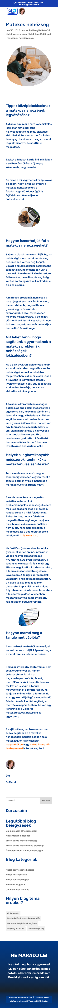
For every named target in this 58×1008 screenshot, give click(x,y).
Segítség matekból (15, 928)
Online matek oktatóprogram (21, 831)
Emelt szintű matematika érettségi (25, 845)
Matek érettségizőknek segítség (22, 923)
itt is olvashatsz (30, 535)
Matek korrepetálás (16, 34)
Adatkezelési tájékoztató (38, 1001)
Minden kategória (15, 884)
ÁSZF (26, 1001)
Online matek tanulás (17, 889)
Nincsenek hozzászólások (20, 38)
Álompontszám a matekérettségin (24, 850)
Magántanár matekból (18, 835)
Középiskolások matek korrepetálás (23, 918)
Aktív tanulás (13, 913)
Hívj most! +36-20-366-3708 (29, 2)
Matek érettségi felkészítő (36, 30)
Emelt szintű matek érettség (21, 840)
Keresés (46, 800)
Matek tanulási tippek (39, 34)
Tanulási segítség (36, 928)
